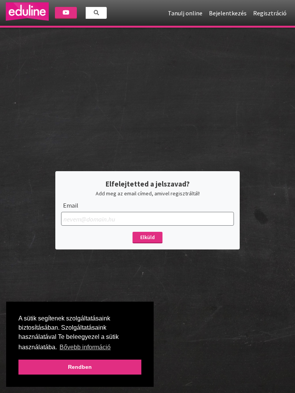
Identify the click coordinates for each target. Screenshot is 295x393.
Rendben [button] (80, 367)
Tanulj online (185, 13)
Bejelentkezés (228, 13)
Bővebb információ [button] (85, 347)
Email (70, 205)
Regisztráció (270, 13)
